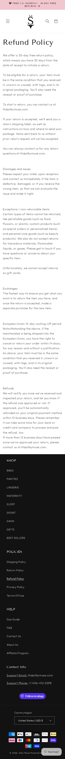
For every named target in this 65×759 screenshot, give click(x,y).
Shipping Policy (16, 562)
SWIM (10, 521)
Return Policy (15, 570)
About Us (12, 644)
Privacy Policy (15, 587)
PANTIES (12, 479)
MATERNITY (14, 495)
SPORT (11, 512)
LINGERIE (13, 487)
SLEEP (11, 504)
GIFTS (10, 529)
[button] (8, 21)
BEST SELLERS (16, 538)
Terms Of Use (15, 595)
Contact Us (14, 636)
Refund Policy (15, 578)
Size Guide (13, 619)
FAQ (9, 627)
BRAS (10, 470)
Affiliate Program (18, 653)
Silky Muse (24, 752)
